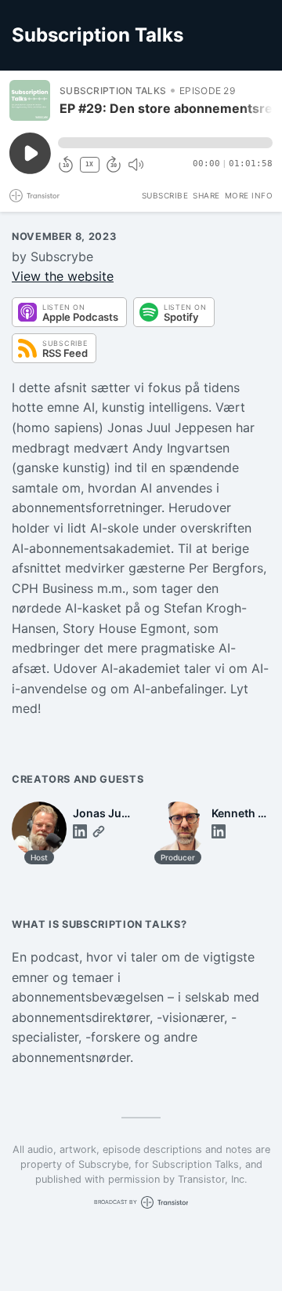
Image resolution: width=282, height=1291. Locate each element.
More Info (249, 195)
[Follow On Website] (99, 831)
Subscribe (165, 195)
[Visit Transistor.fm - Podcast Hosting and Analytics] (34, 195)
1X (89, 164)
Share (206, 195)
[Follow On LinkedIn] (80, 831)
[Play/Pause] (29, 100)
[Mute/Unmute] (135, 165)
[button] (165, 142)
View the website (63, 276)
